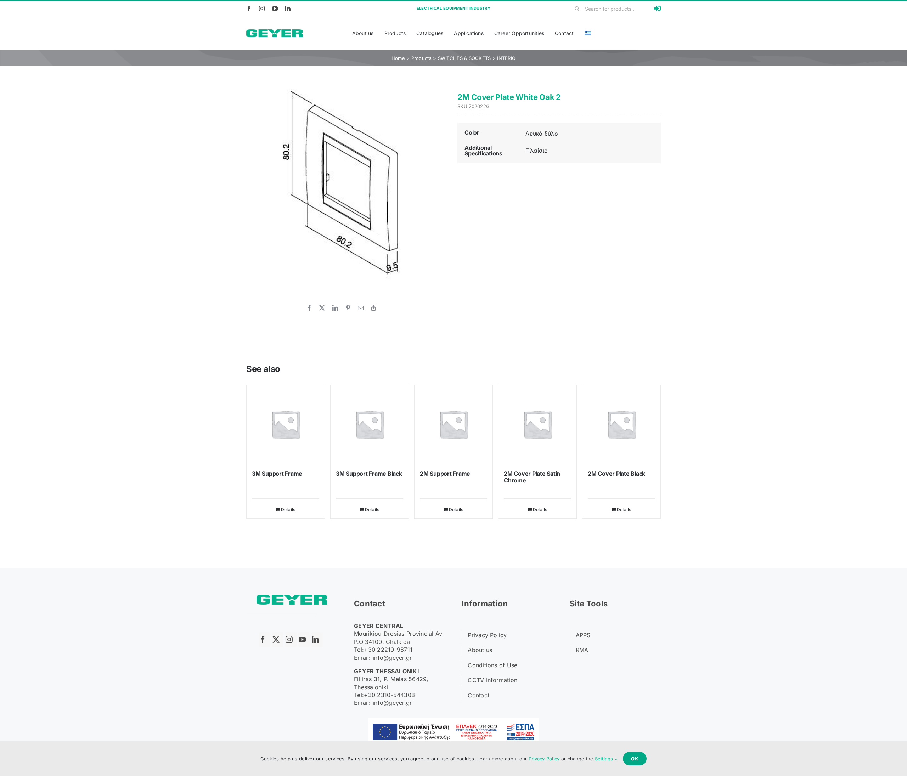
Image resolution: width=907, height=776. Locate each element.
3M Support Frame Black (369, 473)
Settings (605, 758)
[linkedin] (288, 8)
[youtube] (275, 8)
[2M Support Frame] (453, 424)
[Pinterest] (348, 307)
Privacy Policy (544, 758)
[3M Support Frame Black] (370, 424)
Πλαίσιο (536, 150)
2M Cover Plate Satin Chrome (532, 477)
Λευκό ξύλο (541, 133)
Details (288, 509)
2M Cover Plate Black (616, 473)
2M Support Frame (445, 473)
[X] (322, 307)
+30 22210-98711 (388, 649)
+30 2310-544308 (389, 694)
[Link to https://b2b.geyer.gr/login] (657, 8)
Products (421, 58)
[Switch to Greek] (588, 33)
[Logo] (274, 32)
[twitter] (277, 639)
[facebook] (249, 8)
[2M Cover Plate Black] (621, 424)
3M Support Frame (277, 473)
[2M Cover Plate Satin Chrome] (537, 424)
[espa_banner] (453, 720)
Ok (634, 758)
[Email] (360, 307)
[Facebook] (309, 307)
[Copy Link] (373, 307)
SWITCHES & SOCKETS (464, 58)
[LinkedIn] (335, 307)
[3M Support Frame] (286, 424)
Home (398, 58)
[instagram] (262, 8)
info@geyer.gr (392, 657)
